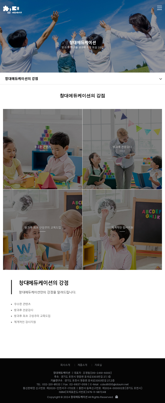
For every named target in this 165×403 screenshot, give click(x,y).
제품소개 (82, 365)
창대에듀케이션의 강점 (21, 78)
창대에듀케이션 (66, 9)
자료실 (98, 365)
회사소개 (65, 365)
